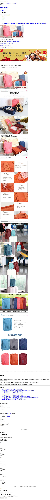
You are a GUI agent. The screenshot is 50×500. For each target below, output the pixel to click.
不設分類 (3, 467)
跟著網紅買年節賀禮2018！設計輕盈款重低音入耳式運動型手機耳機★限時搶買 (16, 396)
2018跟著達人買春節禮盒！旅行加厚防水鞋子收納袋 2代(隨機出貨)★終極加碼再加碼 (24, 23)
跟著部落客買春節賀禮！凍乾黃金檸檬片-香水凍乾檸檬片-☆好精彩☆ (14, 399)
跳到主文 (2, 10)
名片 (3, 19)
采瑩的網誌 (4, 7)
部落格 (3, 18)
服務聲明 (34, 486)
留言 (10, 413)
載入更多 (2, 419)
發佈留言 (2, 425)
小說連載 (8, 416)
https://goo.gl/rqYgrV (9, 47)
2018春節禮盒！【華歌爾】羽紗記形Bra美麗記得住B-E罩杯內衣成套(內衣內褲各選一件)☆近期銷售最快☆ (20, 397)
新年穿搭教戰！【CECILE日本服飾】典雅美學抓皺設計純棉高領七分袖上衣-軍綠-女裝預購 (18, 390)
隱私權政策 (30, 486)
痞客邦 (8, 413)
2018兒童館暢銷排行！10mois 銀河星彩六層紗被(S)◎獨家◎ (12, 389)
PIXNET (18, 486)
